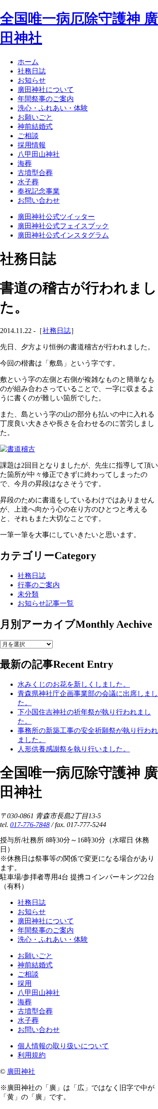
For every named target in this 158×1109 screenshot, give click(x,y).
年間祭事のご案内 (46, 930)
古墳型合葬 (35, 1011)
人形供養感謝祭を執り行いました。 (74, 749)
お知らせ (32, 911)
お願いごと (35, 955)
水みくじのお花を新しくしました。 (74, 684)
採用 (25, 983)
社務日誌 (57, 330)
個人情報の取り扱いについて (63, 1046)
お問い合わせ (39, 1029)
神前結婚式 (35, 965)
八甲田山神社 (39, 992)
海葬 (25, 1002)
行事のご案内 (39, 585)
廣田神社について (46, 921)
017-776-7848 (30, 824)
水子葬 (28, 1020)
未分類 (28, 594)
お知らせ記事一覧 (46, 603)
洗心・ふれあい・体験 (53, 939)
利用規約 (32, 1055)
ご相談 (28, 974)
